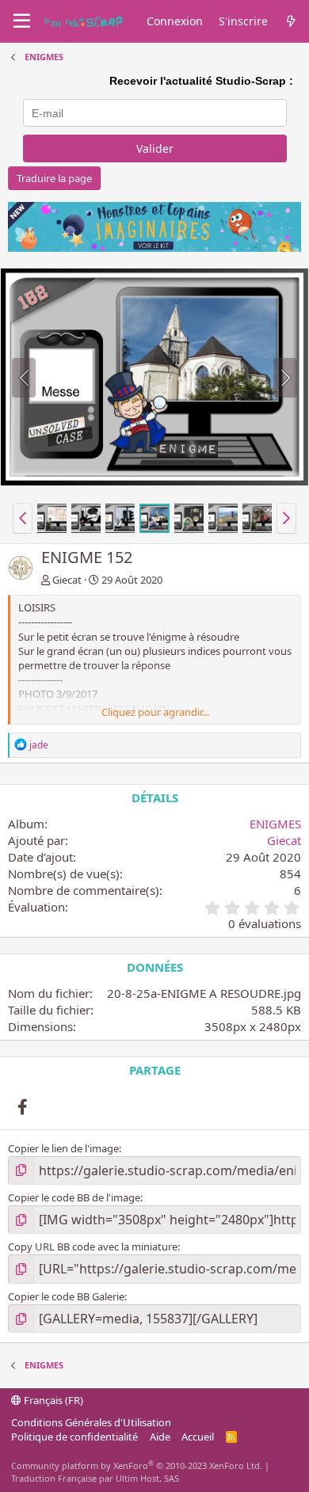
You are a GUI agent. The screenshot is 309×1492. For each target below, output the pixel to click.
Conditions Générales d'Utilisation (91, 1422)
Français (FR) (52, 1400)
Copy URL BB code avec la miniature (92, 1246)
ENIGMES (275, 824)
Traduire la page (54, 178)
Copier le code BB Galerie (66, 1296)
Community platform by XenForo (136, 1465)
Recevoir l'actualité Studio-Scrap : (201, 80)
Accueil (197, 1436)
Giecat (67, 580)
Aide (160, 1436)
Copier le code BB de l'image (74, 1197)
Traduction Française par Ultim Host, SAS (95, 1478)
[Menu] (21, 21)
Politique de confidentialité (74, 1436)
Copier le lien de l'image (63, 1148)
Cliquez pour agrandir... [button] (155, 712)
